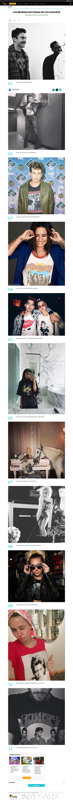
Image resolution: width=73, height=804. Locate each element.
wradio (34, 797)
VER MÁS (26, 777)
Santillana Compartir (40, 795)
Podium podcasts (34, 798)
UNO (31, 797)
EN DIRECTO (13, 3)
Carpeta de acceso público (34, 792)
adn (52, 795)
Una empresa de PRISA (13, 796)
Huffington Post (24, 797)
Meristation (54, 798)
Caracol (57, 795)
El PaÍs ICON (39, 798)
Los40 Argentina (15, 89)
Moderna (28, 798)
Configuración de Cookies (26, 792)
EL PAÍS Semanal (47, 797)
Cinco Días (39, 797)
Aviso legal (10, 792)
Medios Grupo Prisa (13, 799)
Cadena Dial (43, 797)
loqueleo (48, 798)
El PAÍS (23, 795)
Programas (26, 3)
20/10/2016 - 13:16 (16, 90)
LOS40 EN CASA (43, 3)
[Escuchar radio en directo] (10, 3)
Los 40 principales (29, 795)
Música (10, 7)
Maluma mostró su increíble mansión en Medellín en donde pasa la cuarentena (38, 770)
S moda (44, 798)
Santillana (34, 795)
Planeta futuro (51, 797)
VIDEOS (31, 3)
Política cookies (21, 792)
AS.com (48, 795)
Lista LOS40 (20, 3)
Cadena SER (45, 795)
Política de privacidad (15, 792)
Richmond (22, 798)
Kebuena (55, 797)
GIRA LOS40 (36, 3)
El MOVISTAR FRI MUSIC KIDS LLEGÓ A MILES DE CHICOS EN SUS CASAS (14, 769)
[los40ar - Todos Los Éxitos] (4, 3)
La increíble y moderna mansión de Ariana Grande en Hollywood (26, 769)
